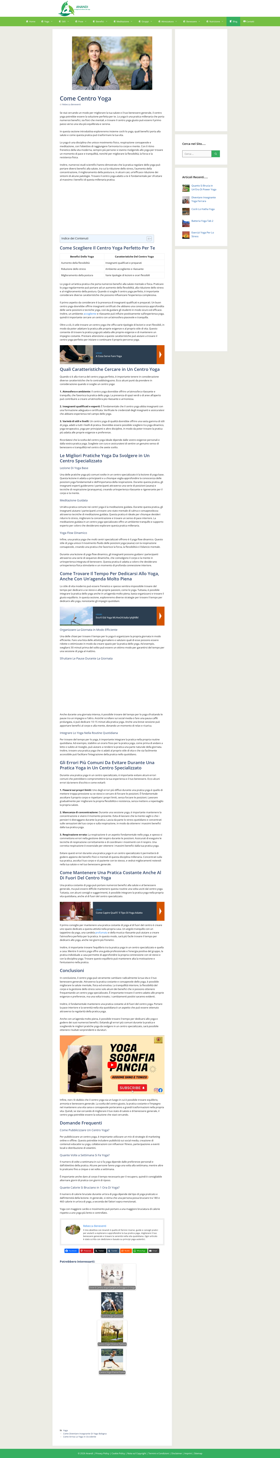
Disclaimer (176, 1453)
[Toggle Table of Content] (147, 238)
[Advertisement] (169, 7)
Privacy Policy (102, 1453)
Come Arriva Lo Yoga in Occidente (79, 1436)
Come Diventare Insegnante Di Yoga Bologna (85, 1433)
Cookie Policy (118, 1453)
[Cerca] (216, 153)
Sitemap (198, 1453)
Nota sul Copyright (136, 1453)
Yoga (65, 1430)
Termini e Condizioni (158, 1453)
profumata (101, 932)
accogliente (90, 313)
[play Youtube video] (112, 1064)
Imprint (188, 1453)
